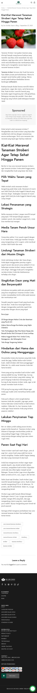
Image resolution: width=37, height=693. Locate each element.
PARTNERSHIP (5, 636)
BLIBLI (2, 598)
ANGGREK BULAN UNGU (8, 612)
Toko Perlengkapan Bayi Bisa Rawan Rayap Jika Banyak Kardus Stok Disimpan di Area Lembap (17, 332)
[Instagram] (14, 585)
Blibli (21, 118)
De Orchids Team (8, 26)
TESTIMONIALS (5, 641)
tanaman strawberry (17, 541)
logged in (12, 565)
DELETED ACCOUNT (7, 649)
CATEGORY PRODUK (7, 609)
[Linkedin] (8, 585)
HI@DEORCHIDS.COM (7, 660)
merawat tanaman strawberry (10, 533)
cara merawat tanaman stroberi (11, 528)
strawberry (24, 537)
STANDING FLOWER (7, 622)
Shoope (15, 118)
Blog (17, 26)
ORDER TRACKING (6, 646)
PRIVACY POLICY (6, 633)
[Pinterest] (11, 585)
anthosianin (13, 82)
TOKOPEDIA (4, 593)
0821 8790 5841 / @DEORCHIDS (10, 657)
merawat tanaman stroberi (10, 537)
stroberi (5, 541)
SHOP (3, 607)
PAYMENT (4, 639)
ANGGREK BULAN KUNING (8, 617)
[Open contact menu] (33, 689)
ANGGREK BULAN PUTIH (8, 615)
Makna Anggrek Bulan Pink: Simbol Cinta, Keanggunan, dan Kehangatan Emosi (15, 337)
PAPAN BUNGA (5, 620)
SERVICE (3, 644)
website (17, 120)
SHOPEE (3, 596)
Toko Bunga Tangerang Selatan (11, 342)
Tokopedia (10, 118)
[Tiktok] (18, 585)
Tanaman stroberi (7, 72)
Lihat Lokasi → (13, 675)
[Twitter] (5, 585)
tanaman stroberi (7, 546)
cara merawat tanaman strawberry (12, 524)
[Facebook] (2, 584)
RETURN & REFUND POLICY (9, 631)
